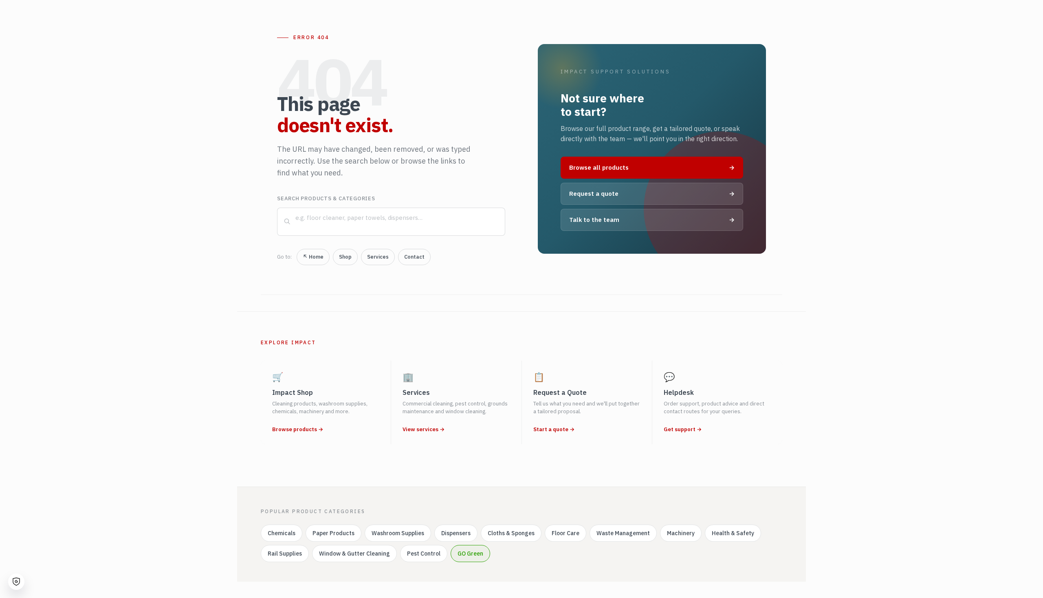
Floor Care (565, 533)
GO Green (470, 553)
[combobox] (391, 222)
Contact (414, 256)
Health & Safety (733, 533)
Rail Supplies (285, 553)
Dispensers (456, 533)
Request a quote (652, 193)
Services (378, 256)
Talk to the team (652, 220)
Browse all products (652, 167)
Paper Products (333, 533)
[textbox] (397, 217)
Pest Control (423, 553)
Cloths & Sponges (511, 533)
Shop (345, 256)
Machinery (681, 533)
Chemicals (281, 533)
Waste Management (623, 533)
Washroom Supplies (398, 533)
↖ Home (313, 256)
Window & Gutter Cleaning (354, 553)
